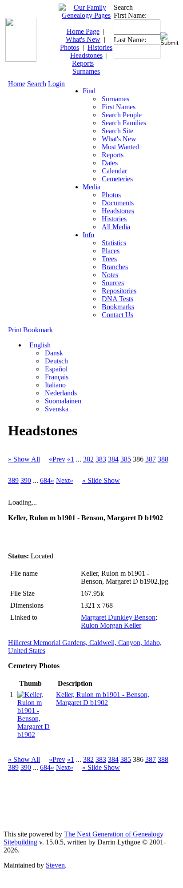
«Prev (57, 459)
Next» (64, 480)
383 (100, 459)
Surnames (86, 71)
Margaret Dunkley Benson (118, 617)
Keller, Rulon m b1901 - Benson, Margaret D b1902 (102, 698)
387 (150, 459)
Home (16, 84)
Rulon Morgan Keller (111, 625)
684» (47, 480)
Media (91, 187)
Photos (69, 47)
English (39, 345)
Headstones (86, 55)
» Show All (24, 459)
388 (163, 459)
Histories (100, 47)
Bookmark (38, 330)
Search (36, 84)
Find (89, 91)
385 (125, 459)
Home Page (83, 31)
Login (56, 84)
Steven (55, 865)
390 (25, 480)
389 (13, 480)
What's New (83, 39)
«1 (70, 459)
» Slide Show (101, 480)
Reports (83, 63)
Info (88, 235)
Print (14, 330)
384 (113, 459)
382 (88, 459)
